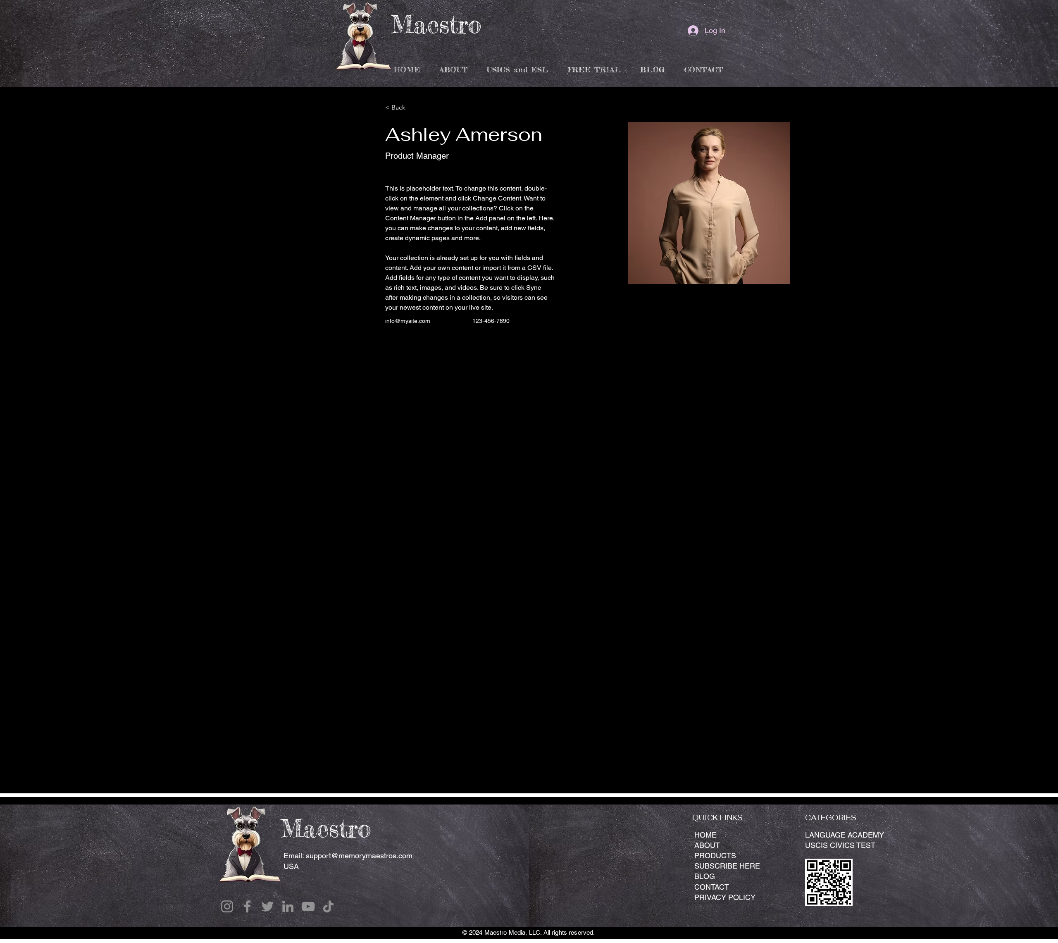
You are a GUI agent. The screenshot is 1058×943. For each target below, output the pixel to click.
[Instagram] (227, 906)
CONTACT (711, 887)
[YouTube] (308, 906)
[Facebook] (247, 906)
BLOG (704, 876)
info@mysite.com (407, 321)
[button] (518, 69)
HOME (705, 835)
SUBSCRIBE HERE (727, 866)
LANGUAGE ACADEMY (844, 835)
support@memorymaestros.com (359, 855)
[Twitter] (268, 906)
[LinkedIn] (288, 906)
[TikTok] (328, 906)
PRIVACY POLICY (724, 897)
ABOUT (707, 845)
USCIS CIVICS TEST (840, 845)
